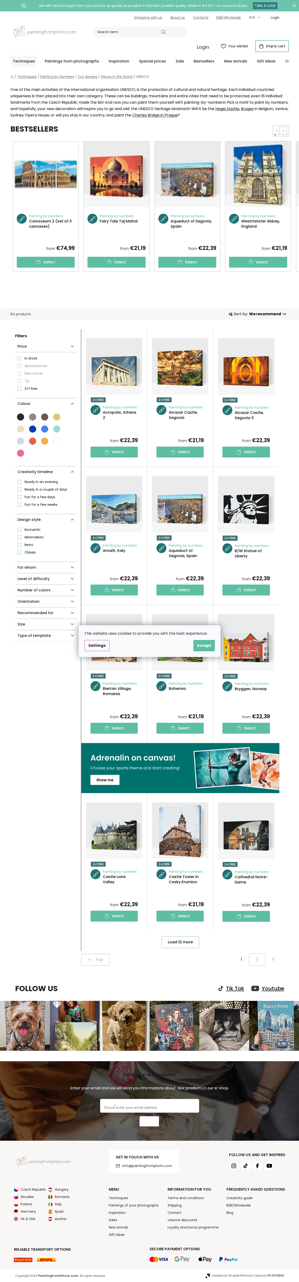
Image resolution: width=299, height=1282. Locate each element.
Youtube (273, 988)
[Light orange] (44, 441)
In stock (31, 358)
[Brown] (44, 417)
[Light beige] (20, 429)
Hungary (62, 1189)
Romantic (33, 530)
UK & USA (28, 1218)
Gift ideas (117, 1234)
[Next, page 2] (257, 959)
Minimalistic (34, 537)
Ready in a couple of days (46, 489)
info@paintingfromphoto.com (147, 1165)
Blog (229, 1212)
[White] (56, 441)
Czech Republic (33, 1189)
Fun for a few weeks (41, 504)
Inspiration (117, 1212)
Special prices (36, 366)
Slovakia (27, 1196)
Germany (28, 1211)
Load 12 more (180, 942)
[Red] (32, 441)
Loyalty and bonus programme (193, 1227)
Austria (60, 1218)
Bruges (247, 108)
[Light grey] (20, 441)
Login (203, 47)
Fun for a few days (40, 497)
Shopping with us (148, 17)
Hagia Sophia (227, 108)
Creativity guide (239, 1198)
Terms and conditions (186, 1198)
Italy (58, 1204)
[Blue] (32, 429)
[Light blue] (44, 429)
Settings (97, 645)
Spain (59, 1211)
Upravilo (269, 1275)
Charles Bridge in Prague (155, 115)
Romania (62, 1196)
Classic (30, 552)
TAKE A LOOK (265, 5)
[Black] (20, 417)
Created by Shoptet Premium (232, 1275)
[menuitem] (23, 61)
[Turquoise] (56, 429)
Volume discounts (182, 1220)
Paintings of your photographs (134, 1205)
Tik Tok (235, 988)
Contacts (200, 17)
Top (99, 959)
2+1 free (31, 388)
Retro (29, 545)
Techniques (118, 1198)
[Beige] (56, 417)
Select (49, 262)
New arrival (33, 373)
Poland (26, 1204)
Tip (27, 381)
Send (149, 1121)
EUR (252, 17)
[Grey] (32, 417)
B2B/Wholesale (229, 17)
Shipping (175, 1205)
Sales (113, 1220)
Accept (204, 645)
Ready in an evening (41, 482)
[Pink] (20, 453)
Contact (175, 1212)
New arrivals (118, 1227)
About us (177, 17)
